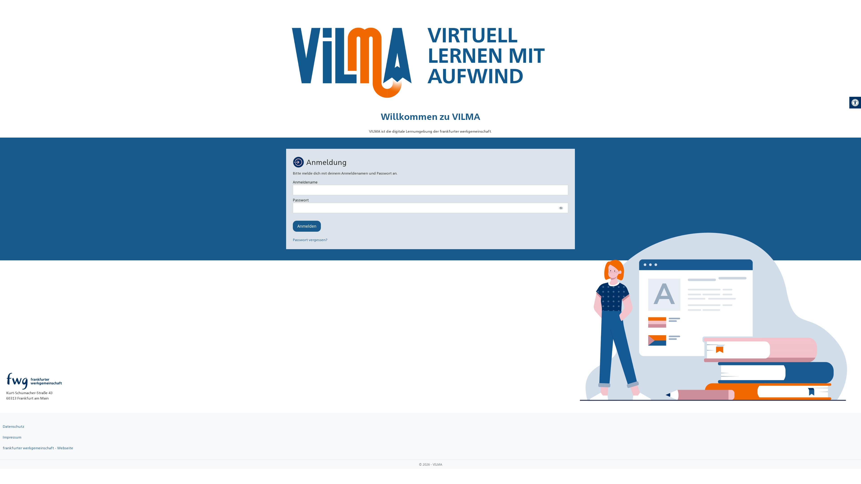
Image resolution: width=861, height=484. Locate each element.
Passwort (301, 200)
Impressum (12, 437)
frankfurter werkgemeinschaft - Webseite (38, 447)
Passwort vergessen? (310, 239)
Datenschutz (13, 426)
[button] (855, 102)
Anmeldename (305, 182)
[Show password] (561, 208)
